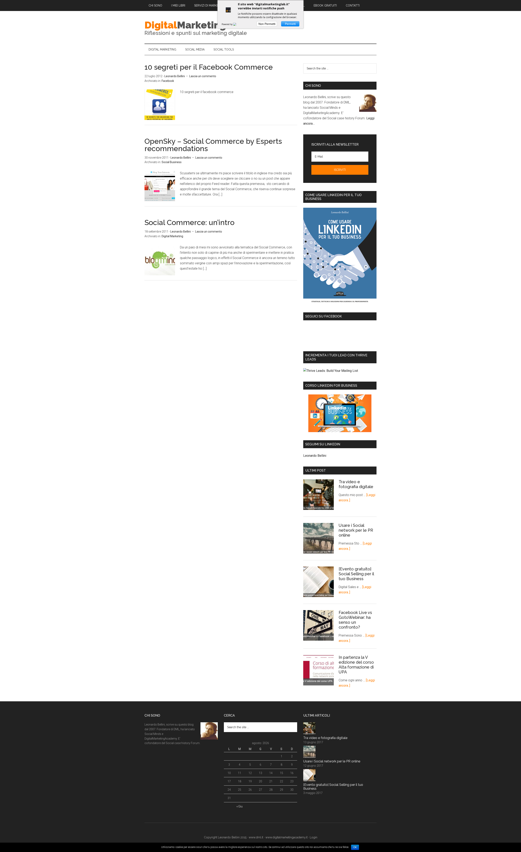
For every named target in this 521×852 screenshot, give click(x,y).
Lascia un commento (202, 76)
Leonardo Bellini (314, 456)
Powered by (227, 24)
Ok (355, 847)
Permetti (290, 23)
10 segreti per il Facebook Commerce (208, 67)
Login (313, 837)
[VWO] (237, 24)
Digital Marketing (172, 236)
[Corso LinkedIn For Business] (340, 413)
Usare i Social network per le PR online (356, 530)
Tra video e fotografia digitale (356, 484)
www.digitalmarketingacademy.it (286, 837)
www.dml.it (256, 837)
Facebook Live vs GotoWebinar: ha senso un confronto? (355, 620)
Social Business (172, 162)
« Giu (239, 806)
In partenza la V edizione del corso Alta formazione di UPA (356, 664)
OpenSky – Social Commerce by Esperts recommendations (213, 145)
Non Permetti (266, 23)
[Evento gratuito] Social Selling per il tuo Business (356, 574)
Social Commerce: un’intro (189, 222)
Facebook (168, 80)
